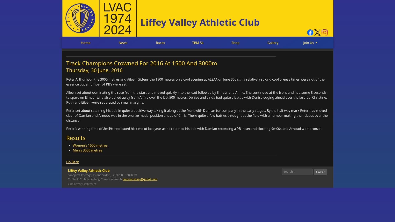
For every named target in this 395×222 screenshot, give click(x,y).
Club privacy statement (82, 184)
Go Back (72, 162)
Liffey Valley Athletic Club (200, 22)
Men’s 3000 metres (87, 150)
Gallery (272, 42)
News (123, 42)
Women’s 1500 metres (90, 145)
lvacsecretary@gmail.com (140, 179)
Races (160, 42)
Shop (235, 42)
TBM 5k (198, 42)
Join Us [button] (309, 42)
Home (85, 42)
